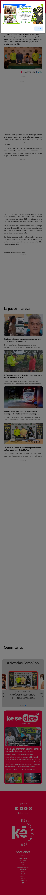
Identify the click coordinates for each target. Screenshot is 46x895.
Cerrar (39, 28)
